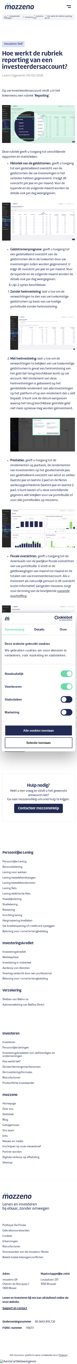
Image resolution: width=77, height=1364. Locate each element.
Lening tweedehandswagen (19, 877)
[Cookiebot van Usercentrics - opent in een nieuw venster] (54, 618)
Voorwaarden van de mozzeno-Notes (25, 1252)
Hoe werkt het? (11, 1061)
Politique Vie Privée (14, 1225)
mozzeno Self (38, 17)
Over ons (7, 1109)
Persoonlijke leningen (15, 1047)
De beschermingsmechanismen (21, 1067)
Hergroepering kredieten (17, 920)
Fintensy (63, 1355)
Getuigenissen (11, 1125)
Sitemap (7, 1162)
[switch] (66, 686)
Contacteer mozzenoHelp (38, 808)
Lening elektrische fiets (16, 893)
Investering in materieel (16, 962)
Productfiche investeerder (18, 1083)
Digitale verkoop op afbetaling (20, 1157)
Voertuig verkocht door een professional (27, 973)
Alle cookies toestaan (38, 730)
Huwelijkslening (12, 899)
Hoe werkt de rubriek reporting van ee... (58, 17)
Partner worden (12, 1152)
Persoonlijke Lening (14, 861)
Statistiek (8, 1114)
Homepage (9, 1103)
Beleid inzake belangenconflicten (22, 1257)
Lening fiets (9, 888)
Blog (5, 1119)
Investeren (29, 17)
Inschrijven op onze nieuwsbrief (21, 1146)
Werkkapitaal (10, 957)
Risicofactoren (11, 1077)
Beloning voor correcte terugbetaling (25, 931)
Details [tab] (39, 629)
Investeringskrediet (14, 952)
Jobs (5, 1136)
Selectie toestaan (38, 742)
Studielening (10, 904)
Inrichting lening (12, 915)
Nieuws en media (12, 1141)
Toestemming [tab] (14, 629)
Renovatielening (12, 867)
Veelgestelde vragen (13, 17)
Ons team (8, 1130)
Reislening (8, 910)
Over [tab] (63, 629)
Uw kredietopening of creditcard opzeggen (28, 926)
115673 (30, 1328)
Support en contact (14, 1308)
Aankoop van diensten (16, 968)
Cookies (7, 1236)
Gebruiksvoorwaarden (16, 1230)
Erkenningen (10, 1241)
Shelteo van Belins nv (15, 999)
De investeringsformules (17, 1072)
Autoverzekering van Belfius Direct (23, 1004)
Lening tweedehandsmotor (19, 883)
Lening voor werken (14, 872)
